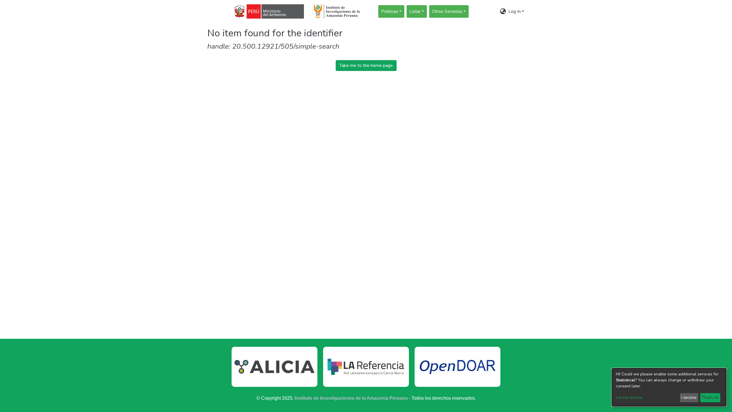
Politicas (389, 11)
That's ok (710, 397)
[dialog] (669, 387)
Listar (415, 11)
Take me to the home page (366, 65)
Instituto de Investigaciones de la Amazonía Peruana (351, 398)
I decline (689, 397)
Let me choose (629, 397)
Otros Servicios (447, 11)
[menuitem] (503, 11)
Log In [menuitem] (514, 11)
